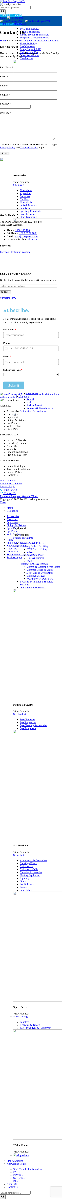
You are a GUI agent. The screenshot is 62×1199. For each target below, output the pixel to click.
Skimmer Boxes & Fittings (34, 563)
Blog (15, 1181)
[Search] (3, 11)
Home (3, 40)
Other (23, 881)
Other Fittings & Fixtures (33, 587)
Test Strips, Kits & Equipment (35, 1027)
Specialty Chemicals (30, 211)
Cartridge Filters (28, 863)
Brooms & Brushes (30, 31)
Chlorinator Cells (29, 869)
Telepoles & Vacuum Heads (34, 37)
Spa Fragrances (28, 722)
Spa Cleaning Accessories (33, 725)
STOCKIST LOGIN (11, 15)
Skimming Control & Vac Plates (43, 566)
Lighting (24, 878)
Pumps (23, 887)
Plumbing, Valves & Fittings (34, 546)
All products (22, 1155)
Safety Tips (19, 1178)
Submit (13, 385)
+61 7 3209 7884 (28, 233)
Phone (6, 342)
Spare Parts (19, 855)
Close (3, 502)
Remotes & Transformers (39, 408)
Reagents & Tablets (30, 1025)
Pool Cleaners (27, 884)
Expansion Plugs (35, 555)
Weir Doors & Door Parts (39, 578)
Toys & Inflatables (29, 28)
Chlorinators (26, 866)
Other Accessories (29, 55)
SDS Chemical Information (27, 1169)
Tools (29, 560)
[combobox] (8, 348)
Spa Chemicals (27, 214)
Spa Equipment (28, 728)
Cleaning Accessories (31, 872)
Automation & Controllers (33, 411)
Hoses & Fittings (28, 43)
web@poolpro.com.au (26, 236)
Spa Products (20, 714)
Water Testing (20, 1016)
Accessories (19, 23)
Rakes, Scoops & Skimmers (34, 34)
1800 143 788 (22, 230)
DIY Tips (18, 1175)
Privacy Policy (7, 147)
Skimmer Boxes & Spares (39, 569)
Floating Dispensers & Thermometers (39, 40)
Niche (29, 402)
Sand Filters (26, 890)
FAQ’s (16, 1172)
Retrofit (30, 399)
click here (33, 239)
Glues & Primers (35, 558)
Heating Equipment (30, 875)
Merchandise (26, 58)
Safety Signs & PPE (30, 49)
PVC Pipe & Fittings (37, 549)
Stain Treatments (28, 217)
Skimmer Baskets (35, 575)
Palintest (24, 1022)
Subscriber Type (12, 369)
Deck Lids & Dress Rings (39, 572)
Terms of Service (29, 147)
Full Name (9, 329)
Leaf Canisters (27, 46)
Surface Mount (34, 405)
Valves (29, 552)
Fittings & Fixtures (23, 537)
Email (7, 356)
